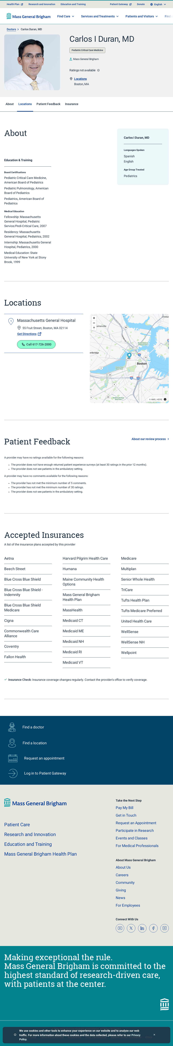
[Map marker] (129, 356)
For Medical (137, 846)
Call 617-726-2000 (38, 344)
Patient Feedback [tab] (48, 104)
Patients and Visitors (140, 16)
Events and (131, 838)
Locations (80, 79)
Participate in (135, 830)
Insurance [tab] (71, 104)
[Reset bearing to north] (94, 327)
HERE (159, 399)
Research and (30, 834)
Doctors (11, 29)
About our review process (149, 439)
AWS (153, 399)
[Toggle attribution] (165, 399)
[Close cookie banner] (154, 1035)
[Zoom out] (94, 322)
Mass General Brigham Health (40, 854)
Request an (136, 823)
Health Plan (13, 4)
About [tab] (10, 104)
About (123, 867)
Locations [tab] (25, 104)
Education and (28, 844)
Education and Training (73, 4)
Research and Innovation (42, 4)
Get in (126, 815)
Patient (17, 824)
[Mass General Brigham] (29, 16)
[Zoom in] (94, 318)
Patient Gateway (119, 4)
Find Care (63, 16)
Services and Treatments (98, 16)
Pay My (124, 808)
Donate (141, 4)
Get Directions (26, 334)
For (128, 905)
